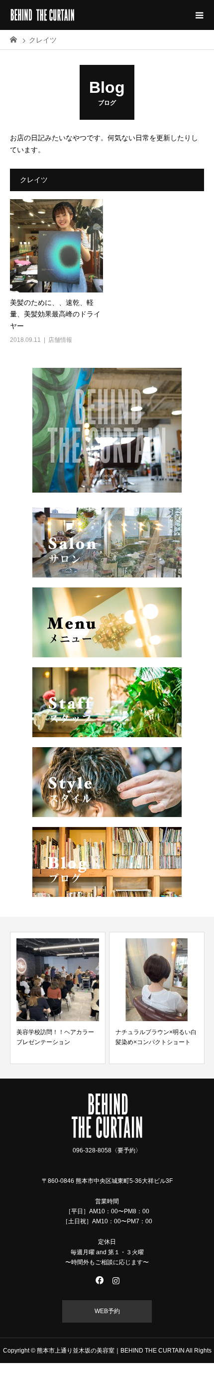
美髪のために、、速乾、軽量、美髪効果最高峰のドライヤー (55, 314)
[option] (58, 998)
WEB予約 (107, 1311)
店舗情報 (60, 339)
